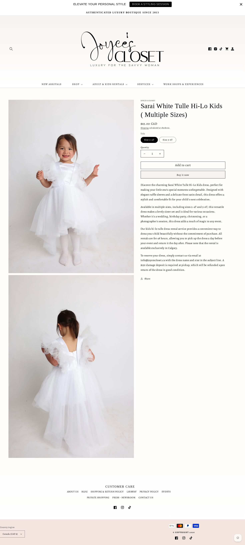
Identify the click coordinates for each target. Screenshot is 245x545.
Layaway (131, 491)
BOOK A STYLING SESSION (150, 4)
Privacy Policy (149, 491)
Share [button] (147, 278)
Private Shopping (98, 497)
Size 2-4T (149, 139)
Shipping (145, 128)
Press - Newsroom (124, 497)
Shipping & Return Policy (107, 491)
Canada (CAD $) (10, 533)
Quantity (145, 147)
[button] (11, 49)
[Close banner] (241, 4)
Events (166, 491)
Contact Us (145, 497)
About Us (72, 491)
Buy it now (183, 175)
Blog (85, 491)
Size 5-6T (168, 139)
